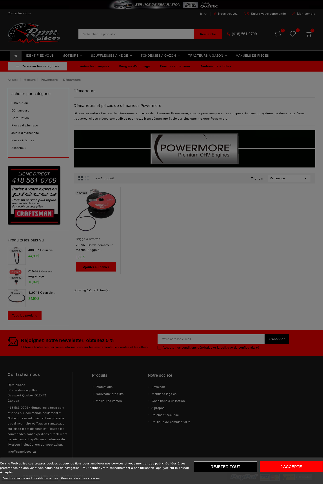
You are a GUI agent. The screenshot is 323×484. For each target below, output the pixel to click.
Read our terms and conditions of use (30, 478)
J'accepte (291, 466)
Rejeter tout (225, 466)
